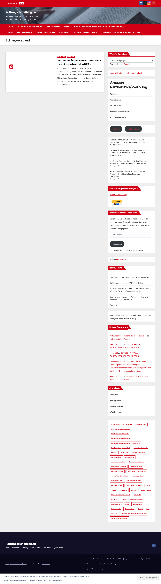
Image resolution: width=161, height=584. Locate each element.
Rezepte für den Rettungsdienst (53, 33)
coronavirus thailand (134, 481)
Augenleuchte (115, 100)
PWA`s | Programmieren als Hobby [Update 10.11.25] (99, 27)
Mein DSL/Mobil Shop (118, 195)
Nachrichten (61, 56)
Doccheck (134, 490)
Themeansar (46, 564)
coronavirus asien (136, 466)
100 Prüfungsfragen (118, 117)
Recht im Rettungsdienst (120, 111)
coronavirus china (117, 471)
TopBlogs (122, 259)
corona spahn (129, 457)
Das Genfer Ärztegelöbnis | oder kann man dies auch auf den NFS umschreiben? (79, 64)
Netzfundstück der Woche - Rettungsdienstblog (128, 336)
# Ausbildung (115, 424)
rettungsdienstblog (83, 68)
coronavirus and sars (118, 462)
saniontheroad (115, 362)
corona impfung (116, 457)
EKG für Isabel (116, 106)
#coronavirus (127, 424)
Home (10, 27)
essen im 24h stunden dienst (120, 495)
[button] (154, 30)
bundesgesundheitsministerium (121, 438)
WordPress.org (116, 412)
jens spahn (137, 495)
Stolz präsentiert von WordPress (16, 564)
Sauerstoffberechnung (86, 33)
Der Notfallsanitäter (58, 27)
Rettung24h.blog (116, 344)
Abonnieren (117, 244)
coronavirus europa (138, 476)
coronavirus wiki (116, 485)
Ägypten (113, 305)
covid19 (114, 490)
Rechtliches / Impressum (20, 33)
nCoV (127, 504)
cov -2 (148, 485)
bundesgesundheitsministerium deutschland (125, 443)
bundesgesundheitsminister (120, 434)
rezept (140, 509)
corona (113, 452)
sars (147, 509)
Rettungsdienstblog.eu (20, 12)
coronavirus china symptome (136, 471)
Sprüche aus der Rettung (119, 518)
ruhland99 (114, 353)
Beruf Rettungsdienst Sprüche (120, 429)
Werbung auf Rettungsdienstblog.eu (122, 33)
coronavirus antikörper (136, 462)
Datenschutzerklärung (30, 27)
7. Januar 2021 (65, 68)
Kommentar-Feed (117, 406)
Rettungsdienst (129, 509)
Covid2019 (123, 490)
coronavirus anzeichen (118, 466)
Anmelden (114, 395)
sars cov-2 (114, 513)
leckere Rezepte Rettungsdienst (132, 499)
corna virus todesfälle (141, 448)
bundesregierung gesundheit (120, 448)
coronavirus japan (117, 481)
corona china (124, 452)
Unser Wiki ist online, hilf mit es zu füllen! (126, 73)
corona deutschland (138, 452)
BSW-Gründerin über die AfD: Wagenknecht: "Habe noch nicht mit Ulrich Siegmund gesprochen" (127, 174)
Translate (127, 64)
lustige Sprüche (116, 504)
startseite (70, 56)
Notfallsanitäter (116, 509)
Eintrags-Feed (115, 401)
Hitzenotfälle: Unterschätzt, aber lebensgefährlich (129, 277)
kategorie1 (114, 499)
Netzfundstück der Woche (120, 339)
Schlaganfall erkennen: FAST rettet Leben (126, 283)
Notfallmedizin (137, 504)
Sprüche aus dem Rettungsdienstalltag (134, 513)
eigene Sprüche (146, 490)
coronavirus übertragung (134, 485)
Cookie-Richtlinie (57, 580)
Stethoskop (114, 94)
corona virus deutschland (119, 476)
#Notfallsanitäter (141, 424)
